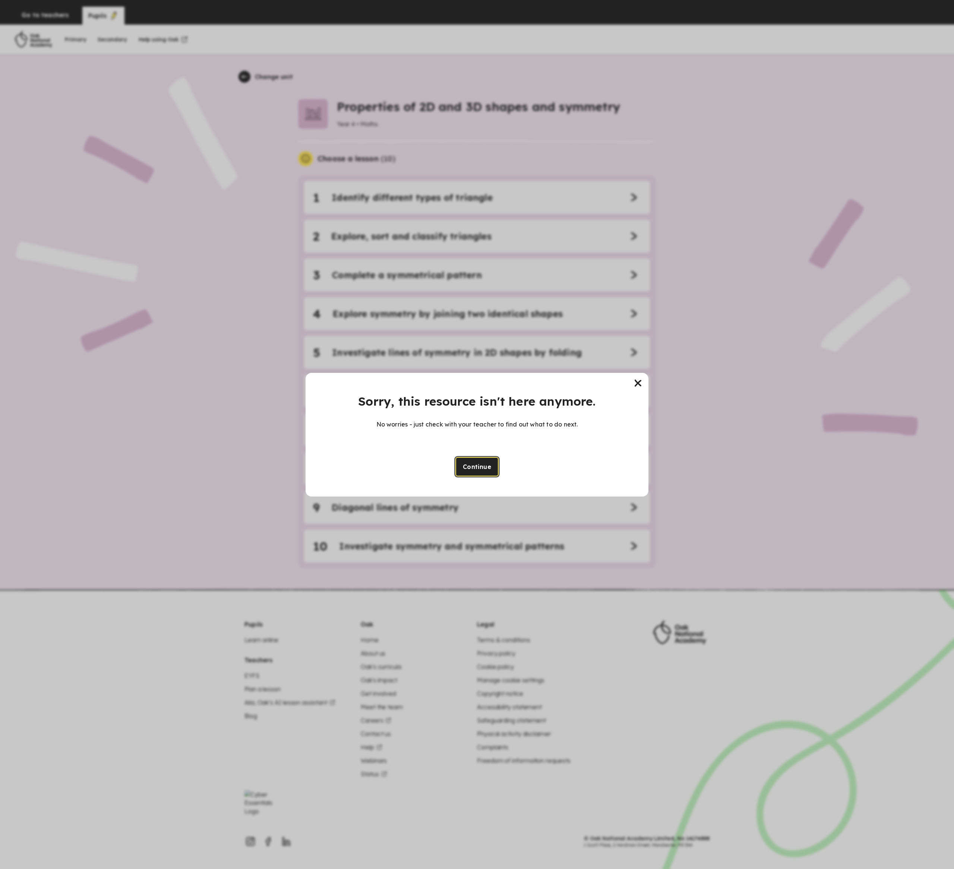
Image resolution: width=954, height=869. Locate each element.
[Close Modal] (638, 383)
